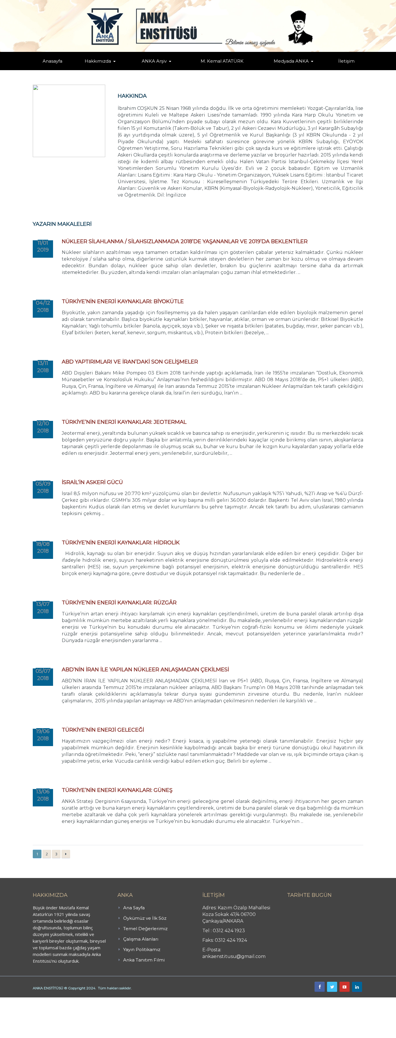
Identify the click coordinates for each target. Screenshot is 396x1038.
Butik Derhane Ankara (21, 1001)
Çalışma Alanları (140, 939)
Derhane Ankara (59, 1001)
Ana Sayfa (134, 907)
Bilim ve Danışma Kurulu (101, 68)
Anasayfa (52, 61)
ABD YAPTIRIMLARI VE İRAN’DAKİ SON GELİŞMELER (130, 362)
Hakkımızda (98, 61)
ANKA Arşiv (154, 61)
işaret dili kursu (91, 1001)
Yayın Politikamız (141, 949)
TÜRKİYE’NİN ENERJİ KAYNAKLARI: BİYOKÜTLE (123, 301)
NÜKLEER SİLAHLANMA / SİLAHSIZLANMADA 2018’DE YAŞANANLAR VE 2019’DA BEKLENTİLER (185, 241)
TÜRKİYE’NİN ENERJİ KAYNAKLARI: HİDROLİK (121, 542)
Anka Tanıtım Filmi (144, 960)
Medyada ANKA (291, 61)
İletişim (346, 61)
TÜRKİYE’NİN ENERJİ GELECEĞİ (103, 730)
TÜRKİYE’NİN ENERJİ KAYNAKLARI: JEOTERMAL (124, 422)
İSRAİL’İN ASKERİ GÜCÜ (92, 482)
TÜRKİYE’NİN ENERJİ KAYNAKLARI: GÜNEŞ (117, 790)
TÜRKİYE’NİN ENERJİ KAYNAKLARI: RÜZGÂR (119, 602)
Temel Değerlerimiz (145, 928)
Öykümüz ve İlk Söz (125, 69)
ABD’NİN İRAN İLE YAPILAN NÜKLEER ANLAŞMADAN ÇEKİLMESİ (145, 669)
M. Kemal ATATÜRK (222, 61)
